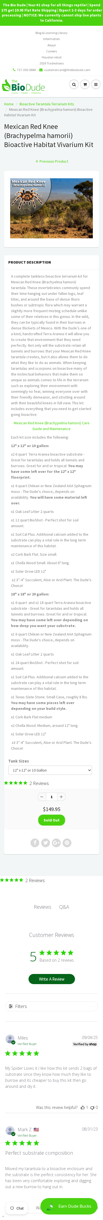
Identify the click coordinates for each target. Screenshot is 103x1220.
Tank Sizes (18, 761)
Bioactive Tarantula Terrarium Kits (47, 103)
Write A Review (51, 979)
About (52, 45)
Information (51, 39)
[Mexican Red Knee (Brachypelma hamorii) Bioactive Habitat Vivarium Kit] (51, 208)
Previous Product (53, 161)
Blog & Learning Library (51, 33)
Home (9, 103)
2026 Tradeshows (52, 63)
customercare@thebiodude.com (67, 70)
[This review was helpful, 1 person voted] (83, 1107)
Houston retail (52, 57)
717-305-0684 (26, 70)
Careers (51, 51)
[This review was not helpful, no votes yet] (92, 1107)
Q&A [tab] (64, 906)
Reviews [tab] (42, 906)
